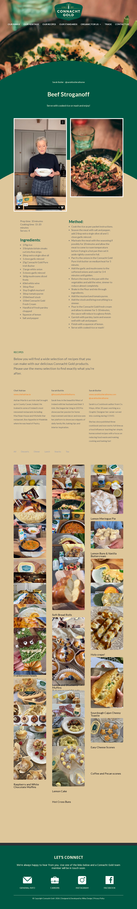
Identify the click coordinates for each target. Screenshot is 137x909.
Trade (108, 24)
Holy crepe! (98, 654)
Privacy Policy (99, 898)
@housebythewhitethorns (63, 394)
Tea (67, 451)
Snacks (58, 451)
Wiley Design (87, 898)
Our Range (14, 24)
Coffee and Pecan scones (106, 773)
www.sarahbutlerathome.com (102, 394)
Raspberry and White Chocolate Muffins (26, 786)
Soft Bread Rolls (62, 614)
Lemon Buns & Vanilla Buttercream (104, 555)
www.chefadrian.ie (22, 394)
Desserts (25, 451)
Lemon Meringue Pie (103, 518)
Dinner (37, 451)
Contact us (122, 24)
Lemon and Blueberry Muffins (65, 686)
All (15, 451)
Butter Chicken (23, 556)
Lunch (47, 451)
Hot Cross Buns (61, 801)
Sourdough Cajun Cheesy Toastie (106, 714)
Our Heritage (31, 24)
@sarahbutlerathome (98, 398)
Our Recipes (49, 24)
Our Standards (68, 24)
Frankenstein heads (25, 675)
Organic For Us (90, 24)
